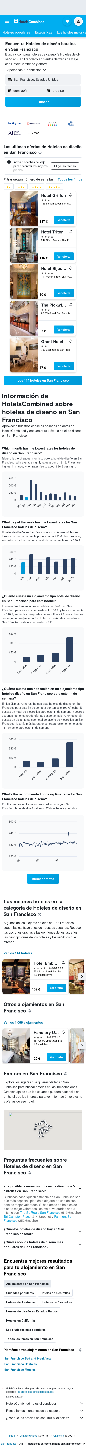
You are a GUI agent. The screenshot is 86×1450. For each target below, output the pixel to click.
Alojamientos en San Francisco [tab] (27, 1284)
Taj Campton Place (17, 1216)
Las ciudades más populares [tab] (26, 1330)
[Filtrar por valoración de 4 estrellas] (36, 188)
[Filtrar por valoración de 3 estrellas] (21, 188)
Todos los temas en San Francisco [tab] (29, 1339)
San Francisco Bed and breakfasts (27, 1358)
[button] (6, 21)
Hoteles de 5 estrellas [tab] (57, 1302)
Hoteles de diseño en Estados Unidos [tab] (32, 1311)
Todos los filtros (70, 179)
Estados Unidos (28, 1435)
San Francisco (8, 1443)
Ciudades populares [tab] (20, 1293)
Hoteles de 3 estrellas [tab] (55, 1293)
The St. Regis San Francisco (40, 1212)
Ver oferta (63, 220)
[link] (43, 380)
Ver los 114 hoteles (18, 953)
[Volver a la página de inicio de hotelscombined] (29, 21)
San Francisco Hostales (20, 1364)
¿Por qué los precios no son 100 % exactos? (37, 1417)
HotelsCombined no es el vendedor (31, 1403)
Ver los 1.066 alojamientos (23, 1022)
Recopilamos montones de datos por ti (33, 1410)
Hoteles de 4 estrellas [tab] (21, 1302)
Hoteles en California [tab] (20, 1320)
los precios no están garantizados (35, 1391)
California (58, 1435)
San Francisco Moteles (20, 1370)
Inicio (12, 1435)
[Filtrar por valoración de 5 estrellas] (54, 188)
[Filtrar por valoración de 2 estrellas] (8, 188)
